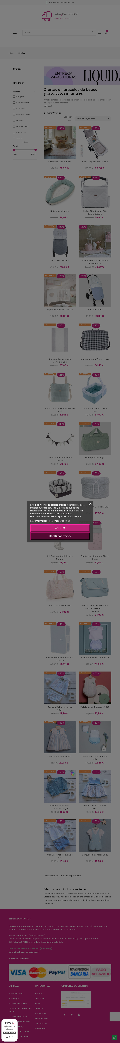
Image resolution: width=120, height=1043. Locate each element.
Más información (38, 520)
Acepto (60, 528)
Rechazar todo (60, 536)
